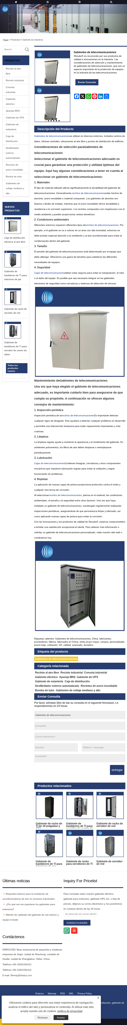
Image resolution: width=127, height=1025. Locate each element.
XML (71, 993)
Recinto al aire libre (13, 71)
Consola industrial (10, 89)
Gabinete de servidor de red (109, 862)
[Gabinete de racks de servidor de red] (110, 805)
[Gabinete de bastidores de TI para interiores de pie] (49, 843)
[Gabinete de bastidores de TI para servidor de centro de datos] (80, 805)
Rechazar (43, 1017)
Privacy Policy (84, 993)
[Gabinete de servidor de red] (110, 843)
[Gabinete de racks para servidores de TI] (80, 843)
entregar (117, 770)
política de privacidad (69, 1011)
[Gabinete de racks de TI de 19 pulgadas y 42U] (49, 805)
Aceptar (61, 1017)
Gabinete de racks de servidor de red (109, 824)
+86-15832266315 (21, 964)
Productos (15, 40)
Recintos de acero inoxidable (14, 167)
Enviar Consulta (87, 82)
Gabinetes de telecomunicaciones (56, 659)
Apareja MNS (13, 110)
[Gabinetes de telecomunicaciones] (52, 104)
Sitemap (52, 993)
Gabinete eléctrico (10, 101)
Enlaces (39, 993)
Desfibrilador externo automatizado (13, 153)
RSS (62, 993)
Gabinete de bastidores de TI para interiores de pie (15, 275)
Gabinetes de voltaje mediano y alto (15, 188)
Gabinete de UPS (15, 117)
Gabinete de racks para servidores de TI (79, 862)
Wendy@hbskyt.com (21, 975)
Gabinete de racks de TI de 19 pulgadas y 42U (49, 825)
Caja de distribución (12, 138)
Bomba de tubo (14, 176)
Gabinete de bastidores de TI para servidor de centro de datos (79, 825)
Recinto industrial (15, 80)
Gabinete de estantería (32, 40)
